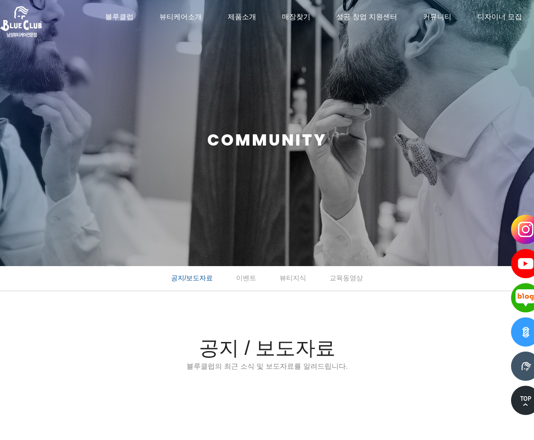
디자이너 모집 (499, 17)
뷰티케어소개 (180, 17)
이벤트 (246, 278)
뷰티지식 (293, 278)
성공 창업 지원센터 (366, 17)
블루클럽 (119, 17)
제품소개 (242, 17)
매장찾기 (296, 17)
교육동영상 (346, 278)
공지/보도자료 (192, 278)
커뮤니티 (437, 17)
